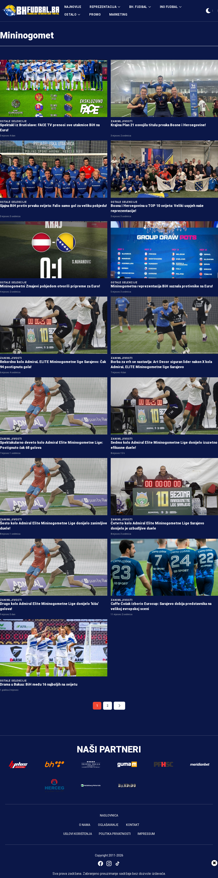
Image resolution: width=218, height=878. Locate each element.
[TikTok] (117, 863)
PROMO (95, 14)
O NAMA (84, 825)
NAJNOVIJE (72, 7)
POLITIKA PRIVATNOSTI (115, 834)
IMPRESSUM (146, 834)
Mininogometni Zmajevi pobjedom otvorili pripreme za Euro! (50, 286)
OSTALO (70, 14)
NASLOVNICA (109, 815)
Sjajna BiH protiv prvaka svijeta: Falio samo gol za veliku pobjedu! (53, 206)
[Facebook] (100, 863)
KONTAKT (132, 825)
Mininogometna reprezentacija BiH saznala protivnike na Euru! (162, 286)
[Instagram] (109, 863)
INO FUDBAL (169, 7)
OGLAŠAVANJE (108, 825)
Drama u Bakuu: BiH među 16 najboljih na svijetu (38, 684)
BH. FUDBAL (138, 7)
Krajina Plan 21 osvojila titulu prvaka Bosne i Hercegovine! (158, 125)
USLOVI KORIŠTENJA (77, 834)
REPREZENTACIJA (103, 7)
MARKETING (118, 14)
